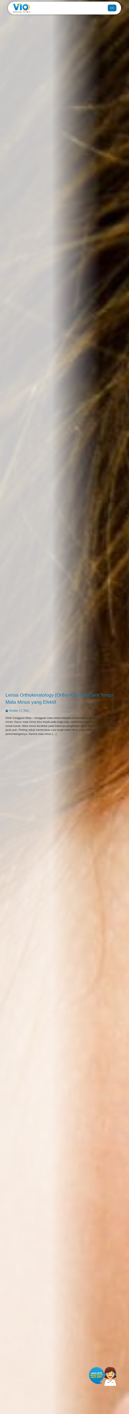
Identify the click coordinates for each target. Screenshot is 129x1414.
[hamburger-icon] (112, 8)
